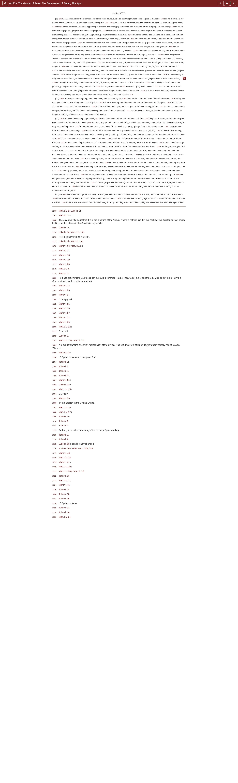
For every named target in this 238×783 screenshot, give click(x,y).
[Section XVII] (221, 3)
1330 (117, 198)
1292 (156, 87)
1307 (77, 127)
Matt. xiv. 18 (65, 457)
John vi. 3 (63, 366)
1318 (136, 155)
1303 (61, 119)
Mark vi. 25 (64, 304)
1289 (147, 83)
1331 (64, 202)
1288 (54, 83)
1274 (130, 35)
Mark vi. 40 (64, 453)
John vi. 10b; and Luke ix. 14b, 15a (76, 448)
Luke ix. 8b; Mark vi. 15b (71, 241)
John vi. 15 (64, 494)
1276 (79, 43)
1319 (82, 159)
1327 (65, 194)
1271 (60, 27)
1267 (162, 19)
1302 (128, 111)
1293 (143, 91)
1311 (97, 135)
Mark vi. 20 (64, 264)
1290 (98, 87)
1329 (54, 198)
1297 (172, 99)
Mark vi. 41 (64, 462)
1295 (61, 99)
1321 (78, 166)
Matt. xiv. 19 (65, 466)
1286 (62, 75)
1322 (59, 171)
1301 (161, 107)
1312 (58, 139)
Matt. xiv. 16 (65, 407)
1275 (133, 39)
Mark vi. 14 (64, 215)
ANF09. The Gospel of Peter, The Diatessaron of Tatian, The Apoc (45, 3)
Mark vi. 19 (64, 259)
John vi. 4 (63, 371)
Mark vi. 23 (64, 290)
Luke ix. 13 (64, 444)
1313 (109, 139)
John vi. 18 (64, 512)
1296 (124, 99)
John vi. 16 (64, 498)
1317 (170, 151)
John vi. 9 (63, 439)
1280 (103, 55)
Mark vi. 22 (64, 285)
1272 (172, 27)
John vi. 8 (63, 434)
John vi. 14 (64, 489)
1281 (160, 55)
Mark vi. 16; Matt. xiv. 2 (70, 246)
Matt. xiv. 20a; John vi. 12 (71, 471)
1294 (131, 95)
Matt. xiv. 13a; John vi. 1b (71, 340)
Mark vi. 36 (64, 398)
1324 (178, 175)
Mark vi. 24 (64, 294)
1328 (139, 194)
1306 (90, 123)
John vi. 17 (64, 507)
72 (184, 78)
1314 (62, 143)
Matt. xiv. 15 (65, 389)
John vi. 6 (63, 421)
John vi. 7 (63, 425)
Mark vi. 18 (64, 255)
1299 (168, 103)
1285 (54, 71)
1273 (104, 31)
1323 (83, 175)
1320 (106, 162)
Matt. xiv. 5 (64, 268)
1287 (164, 75)
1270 (54, 27)
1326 (74, 186)
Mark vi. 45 (64, 485)
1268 (106, 23)
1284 (127, 67)
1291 (123, 87)
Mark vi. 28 (64, 317)
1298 (100, 103)
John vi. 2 (63, 361)
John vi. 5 (63, 375)
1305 (146, 119)
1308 (166, 127)
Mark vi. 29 (64, 322)
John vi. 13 (64, 475)
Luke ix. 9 (63, 335)
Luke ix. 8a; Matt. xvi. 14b (71, 232)
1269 (111, 23)
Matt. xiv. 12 (65, 326)
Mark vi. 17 (64, 250)
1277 (150, 43)
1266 (60, 19)
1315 (160, 143)
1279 (135, 51)
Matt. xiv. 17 (65, 412)
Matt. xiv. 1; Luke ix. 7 (69, 210)
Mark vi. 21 (64, 273)
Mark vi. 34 (64, 380)
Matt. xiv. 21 (65, 480)
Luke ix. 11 (64, 384)
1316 (158, 147)
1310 (157, 131)
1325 (92, 182)
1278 (171, 47)
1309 (83, 131)
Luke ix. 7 (63, 227)
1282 (99, 63)
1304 (96, 119)
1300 (93, 107)
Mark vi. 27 (64, 313)
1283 (64, 67)
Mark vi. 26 (64, 308)
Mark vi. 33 (64, 352)
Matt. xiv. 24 (65, 517)
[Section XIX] (233, 3)
